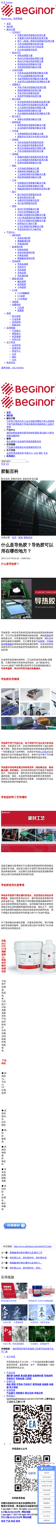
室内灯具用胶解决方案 (28, 209)
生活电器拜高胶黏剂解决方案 (31, 128)
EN (7, 464)
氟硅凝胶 (21, 281)
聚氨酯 (8, 644)
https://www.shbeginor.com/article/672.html (32, 1246)
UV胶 (14, 290)
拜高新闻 (16, 322)
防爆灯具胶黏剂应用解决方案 (31, 215)
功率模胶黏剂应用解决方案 (30, 134)
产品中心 (11, 232)
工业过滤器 (17, 70)
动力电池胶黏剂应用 (27, 50)
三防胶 (37, 1349)
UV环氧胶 (22, 299)
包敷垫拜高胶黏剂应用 (28, 200)
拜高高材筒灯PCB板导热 (29, 229)
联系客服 (18, 18)
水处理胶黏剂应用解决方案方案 (32, 79)
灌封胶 (10, 26)
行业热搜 (16, 319)
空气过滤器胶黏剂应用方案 (30, 76)
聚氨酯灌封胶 (23, 241)
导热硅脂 (21, 273)
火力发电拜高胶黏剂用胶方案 (31, 107)
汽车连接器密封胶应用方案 (30, 151)
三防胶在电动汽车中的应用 (30, 47)
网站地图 (26, 1512)
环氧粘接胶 (22, 255)
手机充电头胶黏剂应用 (28, 93)
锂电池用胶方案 (25, 55)
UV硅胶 (21, 296)
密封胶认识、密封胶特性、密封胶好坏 (28, 1258)
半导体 (15, 131)
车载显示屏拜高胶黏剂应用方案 (32, 38)
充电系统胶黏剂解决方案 (29, 67)
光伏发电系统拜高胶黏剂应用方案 (33, 102)
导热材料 (16, 261)
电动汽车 (16, 52)
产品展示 (16, 331)
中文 (3, 2)
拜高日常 (16, 339)
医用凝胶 (21, 284)
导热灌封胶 (22, 276)
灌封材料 (16, 235)
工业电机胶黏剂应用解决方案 (31, 174)
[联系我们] (14, 1232)
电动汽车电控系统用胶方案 (30, 61)
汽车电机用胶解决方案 (28, 168)
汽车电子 (16, 32)
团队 (14, 357)
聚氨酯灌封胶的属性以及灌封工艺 (26, 1252)
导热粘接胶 (22, 264)
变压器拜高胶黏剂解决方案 (30, 186)
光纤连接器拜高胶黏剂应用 (30, 142)
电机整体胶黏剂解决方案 (29, 177)
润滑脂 (15, 302)
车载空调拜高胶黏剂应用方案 (31, 35)
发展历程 (16, 348)
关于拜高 (11, 342)
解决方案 (11, 29)
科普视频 (16, 336)
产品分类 (11, 1373)
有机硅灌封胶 (23, 238)
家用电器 (16, 122)
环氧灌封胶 (22, 244)
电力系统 (16, 99)
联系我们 (11, 1396)
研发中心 (16, 351)
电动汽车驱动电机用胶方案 (30, 58)
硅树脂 (41, 641)
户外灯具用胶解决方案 (28, 212)
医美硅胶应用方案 (26, 197)
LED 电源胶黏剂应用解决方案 (31, 218)
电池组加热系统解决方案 (29, 64)
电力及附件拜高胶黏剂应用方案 (32, 105)
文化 (14, 360)
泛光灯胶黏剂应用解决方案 (30, 226)
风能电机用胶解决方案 (28, 171)
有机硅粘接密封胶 (26, 252)
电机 (14, 165)
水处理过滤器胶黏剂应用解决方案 (33, 81)
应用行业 (11, 1381)
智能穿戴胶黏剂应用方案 (29, 90)
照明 (14, 206)
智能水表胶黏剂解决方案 (29, 119)
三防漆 (20, 307)
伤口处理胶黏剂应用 (27, 203)
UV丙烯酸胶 (23, 293)
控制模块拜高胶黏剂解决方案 (31, 183)
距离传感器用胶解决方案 (29, 163)
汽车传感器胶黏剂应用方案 (30, 44)
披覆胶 (20, 310)
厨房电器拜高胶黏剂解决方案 (31, 125)
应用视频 (11, 328)
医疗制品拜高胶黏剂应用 (29, 194)
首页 (9, 23)
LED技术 (44, 752)
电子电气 (16, 116)
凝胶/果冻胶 (17, 278)
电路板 (48, 635)
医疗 (14, 191)
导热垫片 (21, 267)
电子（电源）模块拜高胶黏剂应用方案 (35, 41)
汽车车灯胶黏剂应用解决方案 (31, 220)
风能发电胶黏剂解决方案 (29, 110)
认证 (14, 354)
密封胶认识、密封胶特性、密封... (26, 1268)
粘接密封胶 (17, 247)
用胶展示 (16, 333)
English (9, 2)
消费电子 (16, 84)
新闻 (9, 313)
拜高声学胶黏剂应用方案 (29, 96)
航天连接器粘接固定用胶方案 (31, 148)
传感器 (15, 154)
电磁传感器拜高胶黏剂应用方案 (32, 157)
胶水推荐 (16, 316)
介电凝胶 (21, 287)
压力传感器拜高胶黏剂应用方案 (32, 160)
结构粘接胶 (22, 249)
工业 (14, 180)
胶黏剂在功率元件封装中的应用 (32, 136)
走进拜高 (16, 345)
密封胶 (22, 1349)
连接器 (15, 139)
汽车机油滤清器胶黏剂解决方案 (32, 73)
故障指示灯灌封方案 (27, 223)
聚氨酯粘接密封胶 (26, 258)
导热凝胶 (21, 270)
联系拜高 (11, 362)
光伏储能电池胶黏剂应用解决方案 (33, 113)
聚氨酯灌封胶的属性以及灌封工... (26, 1263)
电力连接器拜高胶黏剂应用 (30, 145)
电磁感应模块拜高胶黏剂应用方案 (33, 189)
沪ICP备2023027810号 (11, 1517)
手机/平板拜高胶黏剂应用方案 (31, 87)
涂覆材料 (16, 304)
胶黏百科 (16, 325)
